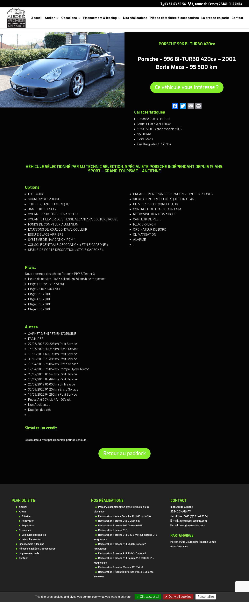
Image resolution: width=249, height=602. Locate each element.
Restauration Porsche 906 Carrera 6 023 (120, 525)
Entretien (26, 516)
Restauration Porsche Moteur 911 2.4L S (120, 567)
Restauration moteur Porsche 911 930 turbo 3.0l (124, 516)
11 (47, 99)
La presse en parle (215, 18)
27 (100, 99)
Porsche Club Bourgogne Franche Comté (193, 542)
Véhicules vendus (31, 539)
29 (107, 99)
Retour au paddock (124, 453)
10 (44, 99)
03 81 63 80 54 (175, 3)
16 (64, 99)
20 (77, 99)
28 (103, 99)
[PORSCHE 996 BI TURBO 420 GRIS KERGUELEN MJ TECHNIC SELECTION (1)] (62, 107)
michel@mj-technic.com (193, 521)
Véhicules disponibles (34, 535)
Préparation (28, 525)
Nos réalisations (135, 18)
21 (80, 99)
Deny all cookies (179, 596)
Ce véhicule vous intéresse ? (187, 87)
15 (60, 99)
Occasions (69, 18)
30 (110, 99)
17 (67, 99)
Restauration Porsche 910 (112, 530)
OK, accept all (149, 596)
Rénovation (28, 521)
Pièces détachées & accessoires (174, 18)
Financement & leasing (100, 18)
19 (74, 99)
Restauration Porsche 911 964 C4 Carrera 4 (122, 553)
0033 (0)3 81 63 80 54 (196, 516)
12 (50, 99)
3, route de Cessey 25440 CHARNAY (216, 3)
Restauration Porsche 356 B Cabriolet (119, 521)
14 (57, 99)
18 (70, 99)
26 (97, 99)
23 (87, 99)
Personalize (205, 596)
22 (83, 99)
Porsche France (179, 546)
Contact (237, 18)
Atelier (50, 18)
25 (93, 99)
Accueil (36, 18)
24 (90, 99)
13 (54, 99)
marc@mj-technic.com (192, 525)
